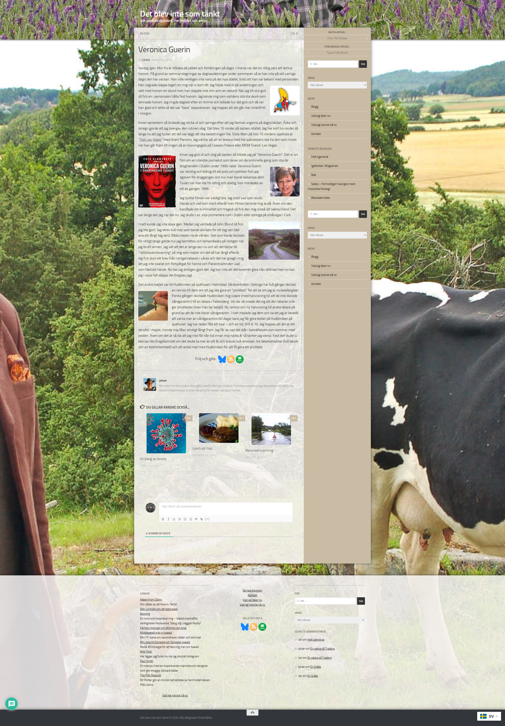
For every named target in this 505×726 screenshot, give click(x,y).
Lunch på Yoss (202, 448)
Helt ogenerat (319, 157)
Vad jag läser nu (320, 116)
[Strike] (179, 519)
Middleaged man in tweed (156, 633)
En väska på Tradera (322, 648)
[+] (207, 518)
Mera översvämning (259, 450)
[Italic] (168, 519)
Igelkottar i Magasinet (324, 166)
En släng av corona (153, 459)
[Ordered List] (185, 519)
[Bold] (163, 519)
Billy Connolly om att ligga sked (159, 609)
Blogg (145, 33)
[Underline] (174, 519)
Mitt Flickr (146, 651)
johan (146, 60)
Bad (313, 175)
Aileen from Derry (151, 599)
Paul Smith (146, 661)
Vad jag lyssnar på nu (324, 125)
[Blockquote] (196, 519)
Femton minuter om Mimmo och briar (163, 628)
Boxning (145, 614)
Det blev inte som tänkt (180, 14)
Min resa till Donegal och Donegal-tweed (165, 642)
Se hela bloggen (252, 590)
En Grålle (315, 667)
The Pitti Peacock (150, 675)
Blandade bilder (320, 198)
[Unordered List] (190, 519)
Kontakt (316, 134)
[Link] (201, 519)
